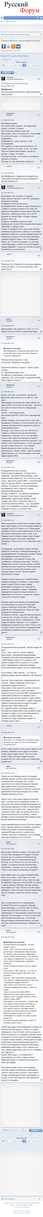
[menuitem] (18, 1213)
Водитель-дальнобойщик (15, 55)
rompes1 (9, 166)
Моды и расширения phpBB (21, 1211)
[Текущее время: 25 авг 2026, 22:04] (40, 34)
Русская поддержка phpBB (21, 1207)
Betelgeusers (10, 113)
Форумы (2, 18)
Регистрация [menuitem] (41, 18)
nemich (8, 319)
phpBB (17, 1203)
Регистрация (12, 21)
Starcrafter (10, 77)
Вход (3, 21)
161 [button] (28, 65)
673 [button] (39, 65)
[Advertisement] (22, 27)
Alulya (8, 766)
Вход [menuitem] (38, 18)
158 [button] (15, 65)
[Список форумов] (21, 8)
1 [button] (9, 65)
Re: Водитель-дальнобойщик (14, 83)
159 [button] (19, 65)
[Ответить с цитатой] (38, 78)
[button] (3, 65)
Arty (14, 1205)
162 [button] (33, 65)
